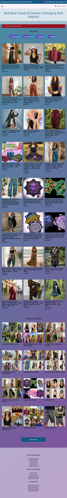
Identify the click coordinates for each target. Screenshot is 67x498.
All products (34, 439)
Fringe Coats (41, 37)
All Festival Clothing (33, 458)
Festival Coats (33, 464)
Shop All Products (33, 490)
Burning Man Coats (33, 476)
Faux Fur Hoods (33, 474)
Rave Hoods (33, 473)
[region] (33, 2)
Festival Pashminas (33, 465)
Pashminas (53, 37)
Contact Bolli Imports (33, 485)
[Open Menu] (2, 6)
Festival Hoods (15, 37)
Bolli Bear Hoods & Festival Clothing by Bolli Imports (33, 14)
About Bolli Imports (33, 487)
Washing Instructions (33, 489)
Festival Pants (28, 37)
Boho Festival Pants (33, 478)
